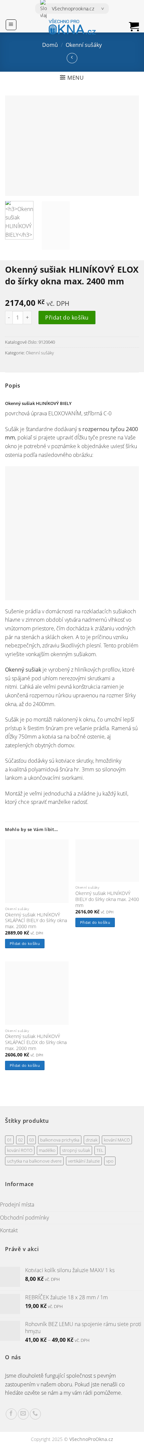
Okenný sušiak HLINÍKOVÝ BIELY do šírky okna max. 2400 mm (107, 899)
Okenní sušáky (84, 45)
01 (9, 1140)
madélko (47, 1150)
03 (31, 1140)
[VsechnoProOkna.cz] (72, 27)
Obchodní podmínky (24, 1217)
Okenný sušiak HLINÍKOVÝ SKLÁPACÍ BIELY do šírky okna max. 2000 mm (36, 920)
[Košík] (134, 26)
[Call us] (35, 1414)
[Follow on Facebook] (11, 1414)
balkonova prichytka (59, 1140)
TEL (99, 1150)
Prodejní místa (17, 1204)
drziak (91, 1140)
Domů (50, 45)
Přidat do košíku (67, 317)
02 (20, 1140)
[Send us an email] (23, 1414)
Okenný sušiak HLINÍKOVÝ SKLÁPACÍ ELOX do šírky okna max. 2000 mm (36, 1042)
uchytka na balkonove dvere (34, 1161)
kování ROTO (19, 1150)
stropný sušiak (76, 1150)
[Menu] (11, 24)
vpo (110, 1161)
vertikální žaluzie (84, 1161)
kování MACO (117, 1140)
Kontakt (9, 1230)
